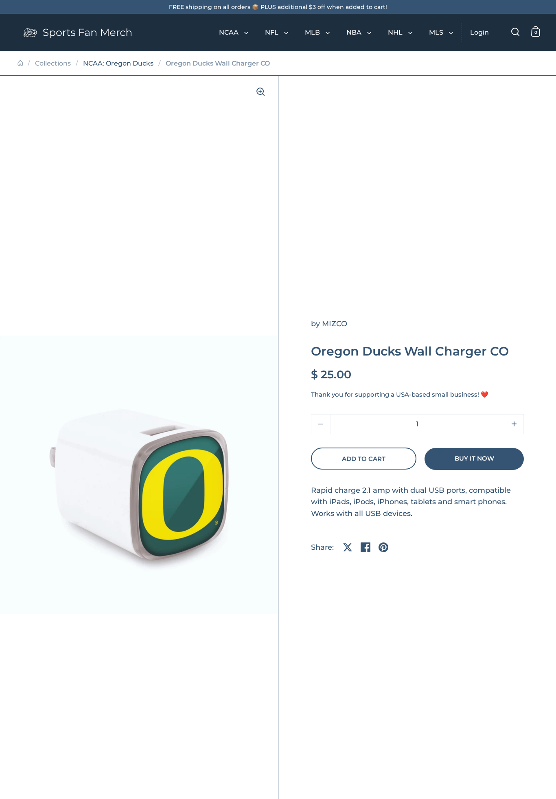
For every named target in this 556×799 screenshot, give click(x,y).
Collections (53, 63)
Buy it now (474, 458)
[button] (514, 424)
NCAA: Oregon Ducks (118, 63)
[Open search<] (515, 31)
